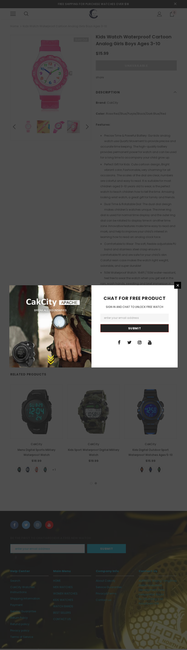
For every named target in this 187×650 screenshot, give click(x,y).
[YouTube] (149, 342)
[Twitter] (129, 342)
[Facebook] (119, 342)
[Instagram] (139, 342)
